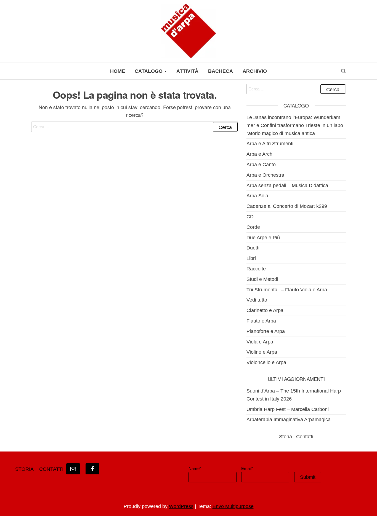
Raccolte (256, 269)
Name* (195, 468)
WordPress (181, 506)
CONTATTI (51, 469)
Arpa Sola (257, 195)
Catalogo (149, 71)
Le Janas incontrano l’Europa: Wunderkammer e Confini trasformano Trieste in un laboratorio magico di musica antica (295, 125)
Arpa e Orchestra (265, 175)
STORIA (24, 469)
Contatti (304, 436)
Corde (253, 227)
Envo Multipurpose (233, 506)
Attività (187, 71)
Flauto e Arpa (261, 321)
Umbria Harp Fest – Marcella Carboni (287, 409)
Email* (247, 468)
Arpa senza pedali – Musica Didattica (287, 185)
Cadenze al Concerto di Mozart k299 (286, 206)
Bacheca (220, 71)
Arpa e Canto (261, 164)
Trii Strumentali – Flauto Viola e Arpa (286, 289)
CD (250, 216)
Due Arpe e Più (263, 237)
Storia (285, 436)
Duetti (252, 248)
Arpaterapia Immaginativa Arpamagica (288, 419)
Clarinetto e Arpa (264, 310)
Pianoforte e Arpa (265, 331)
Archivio (255, 71)
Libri (251, 258)
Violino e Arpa (261, 352)
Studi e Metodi (262, 279)
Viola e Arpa (259, 342)
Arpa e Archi (260, 154)
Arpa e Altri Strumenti (269, 143)
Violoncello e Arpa (266, 362)
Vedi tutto (256, 300)
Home (117, 71)
